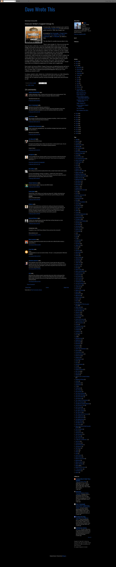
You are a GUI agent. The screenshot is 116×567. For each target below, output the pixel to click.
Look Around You (79, 281)
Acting (76, 143)
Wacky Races (78, 457)
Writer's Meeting (79, 463)
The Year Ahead (80, 108)
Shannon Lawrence (33, 260)
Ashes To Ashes (79, 160)
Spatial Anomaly (79, 369)
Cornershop (78, 215)
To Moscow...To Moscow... (81, 439)
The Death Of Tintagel (80, 395)
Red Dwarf (77, 341)
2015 (77, 121)
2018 (77, 115)
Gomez (77, 254)
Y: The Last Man (79, 469)
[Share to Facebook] (44, 83)
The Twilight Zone (79, 415)
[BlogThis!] (41, 83)
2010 (77, 131)
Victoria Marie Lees (48, 35)
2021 (77, 63)
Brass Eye (77, 196)
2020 (77, 65)
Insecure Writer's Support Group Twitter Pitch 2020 (83, 97)
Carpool (77, 203)
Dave (85, 23)
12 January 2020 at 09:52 (35, 268)
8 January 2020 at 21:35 (34, 164)
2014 (77, 123)
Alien (76, 150)
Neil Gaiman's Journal (81, 528)
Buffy (76, 200)
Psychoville (78, 333)
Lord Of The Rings (79, 283)
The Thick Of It (78, 412)
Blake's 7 (77, 186)
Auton (76, 165)
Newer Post (28, 287)
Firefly (76, 247)
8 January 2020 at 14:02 (34, 100)
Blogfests (77, 188)
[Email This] (39, 83)
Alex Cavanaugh (54, 33)
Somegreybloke (79, 364)
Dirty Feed (78, 491)
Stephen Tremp (57, 35)
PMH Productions (79, 322)
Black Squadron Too (81, 92)
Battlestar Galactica (79, 174)
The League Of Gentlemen (81, 400)
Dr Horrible (78, 231)
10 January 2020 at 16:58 (35, 244)
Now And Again (78, 310)
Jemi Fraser (32, 116)
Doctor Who (78, 228)
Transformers (78, 446)
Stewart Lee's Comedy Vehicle (82, 376)
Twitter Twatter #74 (81, 90)
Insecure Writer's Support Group (51, 28)
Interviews (77, 266)
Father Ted (77, 245)
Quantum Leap (78, 338)
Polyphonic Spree (79, 326)
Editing (77, 235)
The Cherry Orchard (80, 393)
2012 (77, 127)
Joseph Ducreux (79, 273)
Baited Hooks (78, 172)
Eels (76, 236)
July (78, 77)
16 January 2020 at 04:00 (35, 281)
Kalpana (31, 204)
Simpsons (77, 357)
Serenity (77, 350)
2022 (77, 61)
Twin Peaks (78, 448)
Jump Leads (78, 274)
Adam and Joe (78, 144)
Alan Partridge (78, 148)
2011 (77, 129)
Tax (76, 386)
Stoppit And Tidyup (79, 379)
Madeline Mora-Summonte (35, 126)
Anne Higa (31, 249)
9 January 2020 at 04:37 (34, 178)
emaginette (31, 154)
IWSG (29, 85)
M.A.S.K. (77, 288)
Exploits (77, 241)
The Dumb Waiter (79, 396)
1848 (76, 139)
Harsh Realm (78, 257)
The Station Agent (79, 409)
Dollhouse (77, 229)
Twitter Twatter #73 (81, 94)
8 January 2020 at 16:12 (34, 121)
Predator (77, 329)
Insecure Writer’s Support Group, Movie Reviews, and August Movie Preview (83, 507)
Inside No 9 (78, 264)
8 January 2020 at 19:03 (34, 150)
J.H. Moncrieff (55, 36)
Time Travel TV (78, 437)
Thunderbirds (78, 432)
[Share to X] (43, 83)
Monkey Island (78, 297)
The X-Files (78, 424)
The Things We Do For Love (81, 414)
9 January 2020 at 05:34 (34, 186)
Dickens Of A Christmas (80, 221)
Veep (76, 453)
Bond (76, 193)
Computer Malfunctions (80, 214)
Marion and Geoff (79, 290)
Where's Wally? (79, 462)
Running (77, 347)
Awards (77, 167)
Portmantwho (78, 328)
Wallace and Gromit (79, 458)
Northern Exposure (79, 309)
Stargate (77, 374)
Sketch (77, 360)
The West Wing (78, 421)
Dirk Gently (78, 224)
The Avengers (78, 391)
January (79, 89)
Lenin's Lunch (78, 278)
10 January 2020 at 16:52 (35, 235)
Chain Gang (78, 207)
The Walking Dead (79, 419)
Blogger (64, 556)
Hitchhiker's (78, 259)
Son (76, 366)
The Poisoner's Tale (79, 405)
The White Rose (79, 422)
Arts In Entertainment (80, 158)
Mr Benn (77, 299)
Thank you (78, 529)
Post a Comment (31, 284)
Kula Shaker (78, 276)
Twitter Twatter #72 (81, 103)
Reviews (77, 345)
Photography (78, 315)
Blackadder (78, 184)
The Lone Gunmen (79, 402)
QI (75, 336)
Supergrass (78, 382)
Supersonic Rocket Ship (81, 481)
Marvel (77, 292)
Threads (77, 431)
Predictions (78, 331)
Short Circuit (78, 355)
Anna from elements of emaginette (36, 162)
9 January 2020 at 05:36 (34, 199)
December (79, 67)
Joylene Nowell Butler (34, 92)
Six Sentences (78, 359)
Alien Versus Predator (80, 151)
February (79, 87)
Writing (32, 85)
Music (76, 300)
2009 (77, 133)
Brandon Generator (79, 195)
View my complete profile (80, 34)
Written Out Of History (80, 467)
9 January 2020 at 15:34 (34, 223)
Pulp (76, 334)
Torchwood (78, 443)
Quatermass (78, 340)
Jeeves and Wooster (80, 271)
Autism (77, 163)
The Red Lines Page (81, 516)
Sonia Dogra (32, 191)
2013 (77, 125)
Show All (89, 537)
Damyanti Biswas (33, 218)
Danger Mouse (78, 217)
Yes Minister (78, 470)
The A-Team (78, 389)
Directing (77, 222)
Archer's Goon (78, 156)
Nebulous (77, 302)
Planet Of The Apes (79, 319)
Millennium (78, 295)
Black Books (78, 181)
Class (76, 209)
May (78, 81)
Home (47, 287)
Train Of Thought (79, 444)
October (79, 71)
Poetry (76, 324)
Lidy (30, 273)
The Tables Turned (79, 410)
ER (76, 238)
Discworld (77, 226)
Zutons (77, 472)
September (79, 73)
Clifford (77, 210)
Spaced (77, 367)
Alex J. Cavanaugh (33, 105)
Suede (76, 381)
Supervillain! (78, 384)
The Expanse (78, 398)
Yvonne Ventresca (33, 183)
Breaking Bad (78, 198)
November (79, 69)
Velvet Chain (78, 455)
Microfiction (78, 293)
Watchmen (77, 460)
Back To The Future (79, 170)
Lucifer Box (78, 286)
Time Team (78, 436)
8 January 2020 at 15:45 (34, 112)
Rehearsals (78, 343)
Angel (76, 155)
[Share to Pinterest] (46, 83)
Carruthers (77, 205)
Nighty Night (78, 307)
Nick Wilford (32, 168)
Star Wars (77, 373)
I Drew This (78, 262)
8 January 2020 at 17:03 (34, 134)
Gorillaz (77, 255)
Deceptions (78, 219)
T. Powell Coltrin (63, 33)
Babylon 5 (77, 169)
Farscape (77, 243)
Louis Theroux (78, 285)
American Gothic (79, 153)
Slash (76, 362)
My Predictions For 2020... (83, 110)
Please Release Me (79, 321)
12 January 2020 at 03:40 (35, 256)
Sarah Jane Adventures (80, 348)
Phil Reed (77, 314)
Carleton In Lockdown (80, 202)
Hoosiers (77, 261)
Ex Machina (78, 240)
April (78, 83)
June (78, 79)
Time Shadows (78, 434)
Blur (76, 191)
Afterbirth (77, 146)
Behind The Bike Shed (80, 176)
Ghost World (78, 252)
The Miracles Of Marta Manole (82, 403)
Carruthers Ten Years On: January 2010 (82, 100)
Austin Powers (78, 162)
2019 (77, 113)
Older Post (66, 287)
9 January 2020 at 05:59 (34, 213)
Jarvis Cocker (78, 269)
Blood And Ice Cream (80, 189)
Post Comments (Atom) (36, 290)
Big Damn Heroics (79, 179)
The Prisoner (78, 407)
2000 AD (77, 141)
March (78, 85)
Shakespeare (78, 352)
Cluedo (77, 212)
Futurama (77, 250)
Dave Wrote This (40, 9)
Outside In (77, 312)
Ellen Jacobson (32, 239)
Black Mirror (78, 183)
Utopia (76, 451)
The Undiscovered (79, 417)
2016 (77, 119)
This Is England (79, 429)
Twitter (76, 450)
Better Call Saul (79, 177)
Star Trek (77, 371)
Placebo (77, 317)
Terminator (77, 388)
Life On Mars (78, 280)
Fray (76, 248)
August (78, 75)
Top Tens (77, 441)
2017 (77, 117)
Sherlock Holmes (79, 354)
